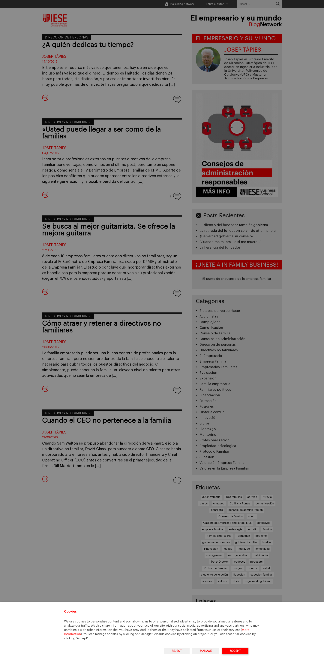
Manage (206, 650)
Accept (235, 650)
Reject (177, 650)
